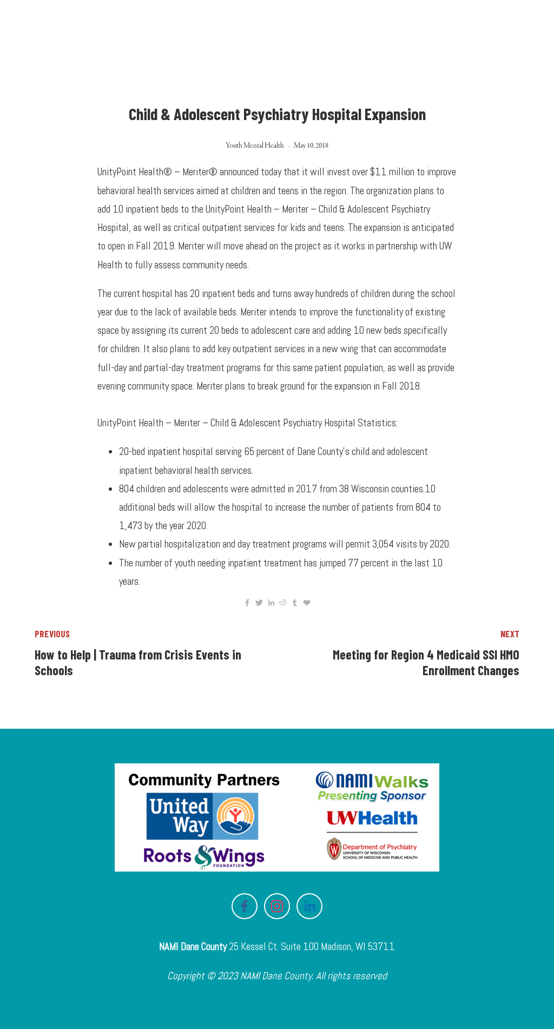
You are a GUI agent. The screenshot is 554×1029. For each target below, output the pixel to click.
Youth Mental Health (255, 145)
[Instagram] (277, 906)
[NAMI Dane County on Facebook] (245, 906)
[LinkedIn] (309, 906)
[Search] (125, 27)
